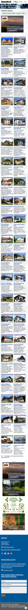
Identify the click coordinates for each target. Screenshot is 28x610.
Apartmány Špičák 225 (19, 147)
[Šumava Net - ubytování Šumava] (10, 2)
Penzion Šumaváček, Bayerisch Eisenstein (19, 324)
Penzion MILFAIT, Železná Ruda (18, 304)
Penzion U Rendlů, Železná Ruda (18, 345)
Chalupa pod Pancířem (7, 206)
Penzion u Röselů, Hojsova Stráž (6, 446)
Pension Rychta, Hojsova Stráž (5, 263)
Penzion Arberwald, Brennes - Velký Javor (6, 284)
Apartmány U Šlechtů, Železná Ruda (7, 188)
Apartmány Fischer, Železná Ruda (19, 107)
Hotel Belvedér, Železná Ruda (5, 225)
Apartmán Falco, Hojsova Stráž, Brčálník (5, 108)
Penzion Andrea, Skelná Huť (18, 263)
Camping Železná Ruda (20, 187)
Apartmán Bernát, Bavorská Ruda (18, 88)
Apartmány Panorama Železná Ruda (19, 128)
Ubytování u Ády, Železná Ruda (18, 384)
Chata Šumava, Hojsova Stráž (5, 69)
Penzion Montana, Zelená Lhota (6, 324)
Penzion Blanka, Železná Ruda (5, 304)
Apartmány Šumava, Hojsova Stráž (6, 167)
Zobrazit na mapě (8, 570)
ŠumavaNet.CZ (15, 604)
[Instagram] (11, 553)
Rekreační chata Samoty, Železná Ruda (19, 364)
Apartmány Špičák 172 (7, 147)
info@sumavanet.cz (8, 547)
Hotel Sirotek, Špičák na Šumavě (19, 245)
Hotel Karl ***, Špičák (6, 244)
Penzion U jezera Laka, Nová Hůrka (7, 345)
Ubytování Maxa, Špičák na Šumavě (6, 384)
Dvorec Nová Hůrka (19, 206)
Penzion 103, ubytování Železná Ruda (20, 425)
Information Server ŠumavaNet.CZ (17, 606)
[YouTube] (8, 553)
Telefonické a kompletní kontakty (12, 549)
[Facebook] (2, 553)
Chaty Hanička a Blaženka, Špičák (18, 405)
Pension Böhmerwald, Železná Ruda (7, 47)
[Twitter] (5, 553)
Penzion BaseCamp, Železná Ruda (19, 284)
